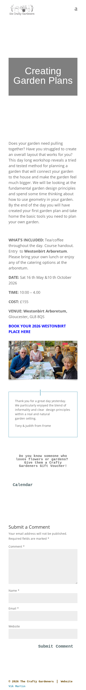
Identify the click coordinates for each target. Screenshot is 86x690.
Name (14, 590)
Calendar (23, 485)
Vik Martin (17, 686)
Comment (17, 546)
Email (14, 608)
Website (14, 626)
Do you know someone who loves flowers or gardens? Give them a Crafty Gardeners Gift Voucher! (43, 461)
